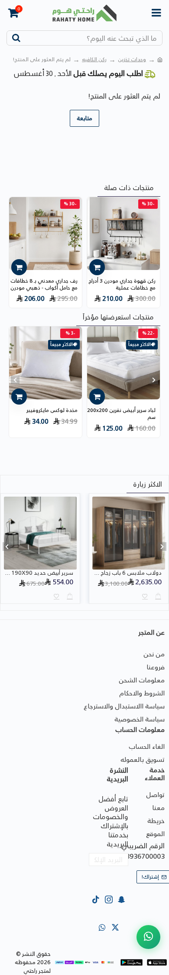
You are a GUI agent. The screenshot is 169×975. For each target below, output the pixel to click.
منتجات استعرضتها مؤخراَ (118, 317)
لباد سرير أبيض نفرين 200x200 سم (121, 413)
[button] (154, 380)
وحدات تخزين (132, 59)
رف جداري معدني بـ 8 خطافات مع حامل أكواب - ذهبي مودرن (44, 284)
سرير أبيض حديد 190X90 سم (38, 573)
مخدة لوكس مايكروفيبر (52, 410)
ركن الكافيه (94, 59)
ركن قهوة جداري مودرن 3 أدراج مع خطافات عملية (122, 284)
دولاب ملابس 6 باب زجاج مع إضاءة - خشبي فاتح (127, 573)
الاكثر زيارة (147, 484)
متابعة (84, 118)
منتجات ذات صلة (129, 187)
